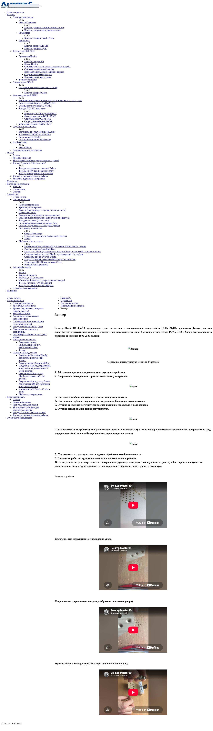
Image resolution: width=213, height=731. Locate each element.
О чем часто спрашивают (25, 288)
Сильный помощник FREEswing (35, 139)
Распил (16, 155)
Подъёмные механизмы (24, 126)
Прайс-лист (12, 181)
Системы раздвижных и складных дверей (39, 225)
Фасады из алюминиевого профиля (30, 176)
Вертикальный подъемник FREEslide (37, 132)
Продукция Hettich (28, 56)
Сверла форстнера (33, 233)
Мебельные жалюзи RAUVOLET (35, 124)
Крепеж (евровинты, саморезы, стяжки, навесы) (42, 210)
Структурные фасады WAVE (38, 121)
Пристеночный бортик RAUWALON (37, 103)
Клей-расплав (19, 142)
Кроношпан (24, 40)
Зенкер (27, 238)
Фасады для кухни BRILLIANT (40, 116)
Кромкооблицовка (22, 158)
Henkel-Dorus (25, 147)
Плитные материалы (23, 17)
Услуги (10, 152)
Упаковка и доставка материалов (29, 178)
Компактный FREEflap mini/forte (35, 134)
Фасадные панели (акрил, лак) (34, 220)
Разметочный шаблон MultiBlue (39, 249)
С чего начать (19, 197)
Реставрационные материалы (27, 150)
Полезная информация (18, 184)
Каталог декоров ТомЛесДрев (39, 38)
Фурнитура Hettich (28, 79)
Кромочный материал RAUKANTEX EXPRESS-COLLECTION (50, 100)
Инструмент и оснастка (30, 228)
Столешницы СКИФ (23, 82)
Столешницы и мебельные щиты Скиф (38, 87)
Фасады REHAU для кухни (32, 108)
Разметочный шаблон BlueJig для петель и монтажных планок (55, 246)
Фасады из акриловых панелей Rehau (37, 168)
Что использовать (21, 199)
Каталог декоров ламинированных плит (44, 27)
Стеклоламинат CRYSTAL (37, 119)
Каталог (11, 14)
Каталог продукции (34, 61)
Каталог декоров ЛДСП (36, 46)
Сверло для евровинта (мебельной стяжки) (45, 236)
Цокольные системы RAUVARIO (35, 105)
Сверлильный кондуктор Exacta (40, 257)
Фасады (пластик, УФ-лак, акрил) (29, 163)
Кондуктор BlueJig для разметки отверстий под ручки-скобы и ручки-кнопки (62, 251)
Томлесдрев (24, 33)
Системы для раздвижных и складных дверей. (47, 66)
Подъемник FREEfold (29, 137)
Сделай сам (12, 194)
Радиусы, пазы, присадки (31, 277)
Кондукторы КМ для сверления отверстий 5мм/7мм (49, 259)
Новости (17, 186)
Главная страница (15, 12)
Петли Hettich (31, 64)
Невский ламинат (27, 22)
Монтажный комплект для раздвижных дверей (36, 160)
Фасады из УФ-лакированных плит (36, 171)
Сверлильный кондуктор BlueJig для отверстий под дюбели (53, 254)
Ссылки (17, 191)
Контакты (12, 290)
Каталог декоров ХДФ (35, 48)
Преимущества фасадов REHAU (40, 113)
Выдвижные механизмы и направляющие (39, 215)
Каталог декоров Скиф (35, 92)
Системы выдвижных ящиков (39, 69)
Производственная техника (37, 77)
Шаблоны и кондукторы (31, 241)
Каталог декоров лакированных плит (42, 30)
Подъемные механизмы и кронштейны (38, 223)
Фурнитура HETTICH (24, 51)
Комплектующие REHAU (25, 95)
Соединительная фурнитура (38, 74)
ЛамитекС (66, 298)
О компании (19, 189)
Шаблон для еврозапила (36, 264)
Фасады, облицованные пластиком (36, 173)
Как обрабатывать (22, 267)
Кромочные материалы (30, 207)
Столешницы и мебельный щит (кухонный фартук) (44, 218)
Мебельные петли (27, 212)
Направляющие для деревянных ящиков (44, 72)
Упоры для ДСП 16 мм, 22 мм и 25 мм (43, 262)
